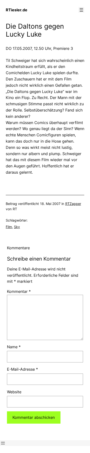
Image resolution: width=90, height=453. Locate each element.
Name (14, 346)
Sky (17, 227)
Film (9, 227)
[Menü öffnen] (81, 10)
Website (14, 391)
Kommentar (19, 291)
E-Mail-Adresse (22, 369)
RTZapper (73, 204)
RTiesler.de (16, 9)
